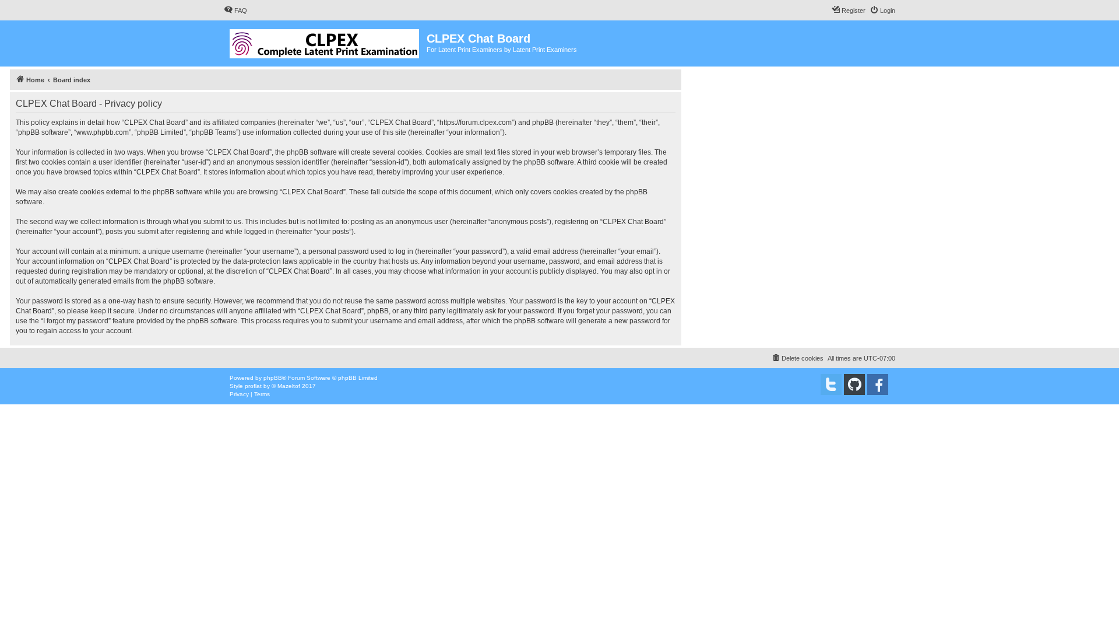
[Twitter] (831, 384)
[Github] (854, 384)
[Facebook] (877, 384)
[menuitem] (235, 11)
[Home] (325, 41)
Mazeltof (288, 386)
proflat (253, 386)
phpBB (272, 378)
